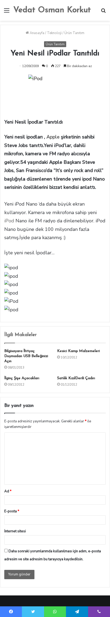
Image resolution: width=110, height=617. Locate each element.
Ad (7, 491)
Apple (53, 137)
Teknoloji (54, 33)
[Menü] (6, 12)
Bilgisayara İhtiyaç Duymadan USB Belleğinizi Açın (26, 356)
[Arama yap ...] (103, 12)
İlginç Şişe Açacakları (21, 378)
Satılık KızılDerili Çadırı (76, 378)
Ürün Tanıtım (74, 33)
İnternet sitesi (15, 531)
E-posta (11, 511)
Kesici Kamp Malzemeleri (78, 351)
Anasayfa (36, 33)
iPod (9, 221)
